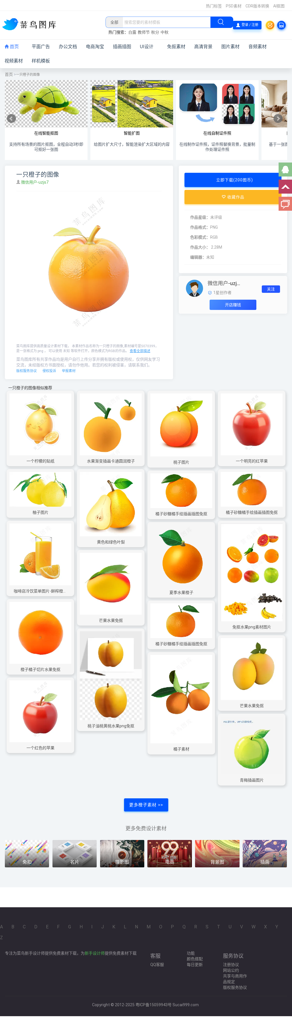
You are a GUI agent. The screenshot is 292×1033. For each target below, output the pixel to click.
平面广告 (41, 46)
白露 (132, 32)
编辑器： (198, 257)
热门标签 (214, 6)
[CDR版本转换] (281, 25)
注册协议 (231, 964)
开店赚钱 (233, 305)
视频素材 (14, 61)
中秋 (165, 32)
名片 (74, 862)
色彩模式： (200, 237)
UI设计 (146, 46)
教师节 (144, 32)
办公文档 (68, 46)
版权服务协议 (26, 371)
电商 (169, 862)
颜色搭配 (195, 959)
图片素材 (230, 46)
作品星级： (200, 217)
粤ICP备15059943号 (153, 1004)
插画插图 (122, 46)
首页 (14, 46)
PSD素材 (234, 6)
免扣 (27, 862)
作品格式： (200, 227)
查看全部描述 (140, 351)
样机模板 (41, 61)
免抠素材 (176, 46)
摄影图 (122, 862)
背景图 (217, 862)
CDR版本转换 (257, 6)
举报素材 (69, 371)
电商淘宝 (95, 46)
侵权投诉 (49, 371)
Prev (11, 118)
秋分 (155, 32)
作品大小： (200, 247)
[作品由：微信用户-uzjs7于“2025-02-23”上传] (194, 288)
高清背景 (203, 46)
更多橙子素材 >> (146, 804)
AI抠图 (279, 6)
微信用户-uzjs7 (35, 182)
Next (278, 118)
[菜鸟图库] (31, 25)
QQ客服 (157, 964)
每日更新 (195, 964)
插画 (264, 862)
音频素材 (257, 46)
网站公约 (231, 970)
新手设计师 (95, 953)
